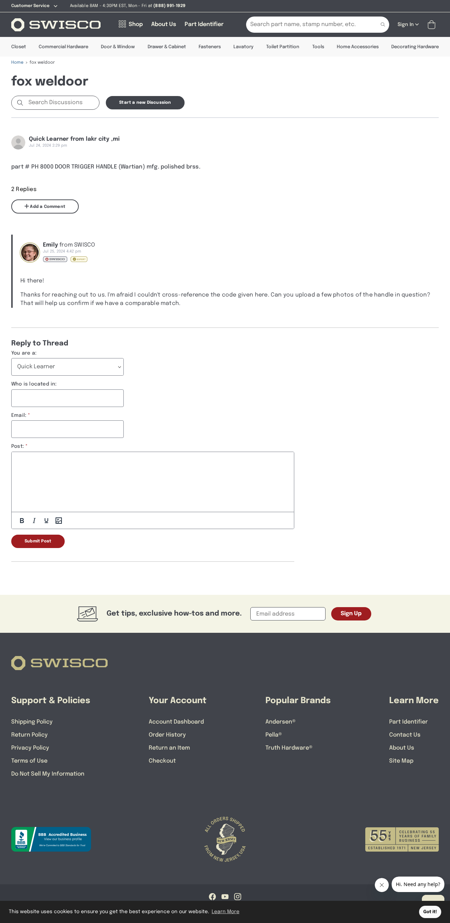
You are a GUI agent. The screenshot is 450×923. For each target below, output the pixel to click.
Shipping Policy (32, 722)
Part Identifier (408, 722)
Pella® (273, 735)
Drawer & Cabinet (167, 47)
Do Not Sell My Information (47, 774)
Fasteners (210, 47)
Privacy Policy (30, 748)
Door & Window (118, 47)
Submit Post (38, 541)
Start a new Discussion (145, 103)
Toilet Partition (282, 47)
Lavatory (243, 47)
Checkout (162, 761)
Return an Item (169, 748)
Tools (318, 47)
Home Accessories (358, 47)
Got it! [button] (430, 912)
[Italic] (34, 521)
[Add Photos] (59, 521)
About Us (401, 748)
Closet (18, 47)
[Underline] (46, 521)
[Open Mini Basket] (433, 24)
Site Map (401, 761)
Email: (18, 415)
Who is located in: (34, 384)
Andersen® (280, 722)
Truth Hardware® (289, 748)
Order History (167, 735)
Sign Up (351, 614)
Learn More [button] (225, 911)
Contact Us (404, 735)
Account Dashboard (176, 722)
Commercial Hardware (63, 47)
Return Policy (29, 735)
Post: (17, 446)
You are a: (24, 353)
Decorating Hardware (415, 47)
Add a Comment (47, 207)
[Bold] (22, 521)
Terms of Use (29, 761)
